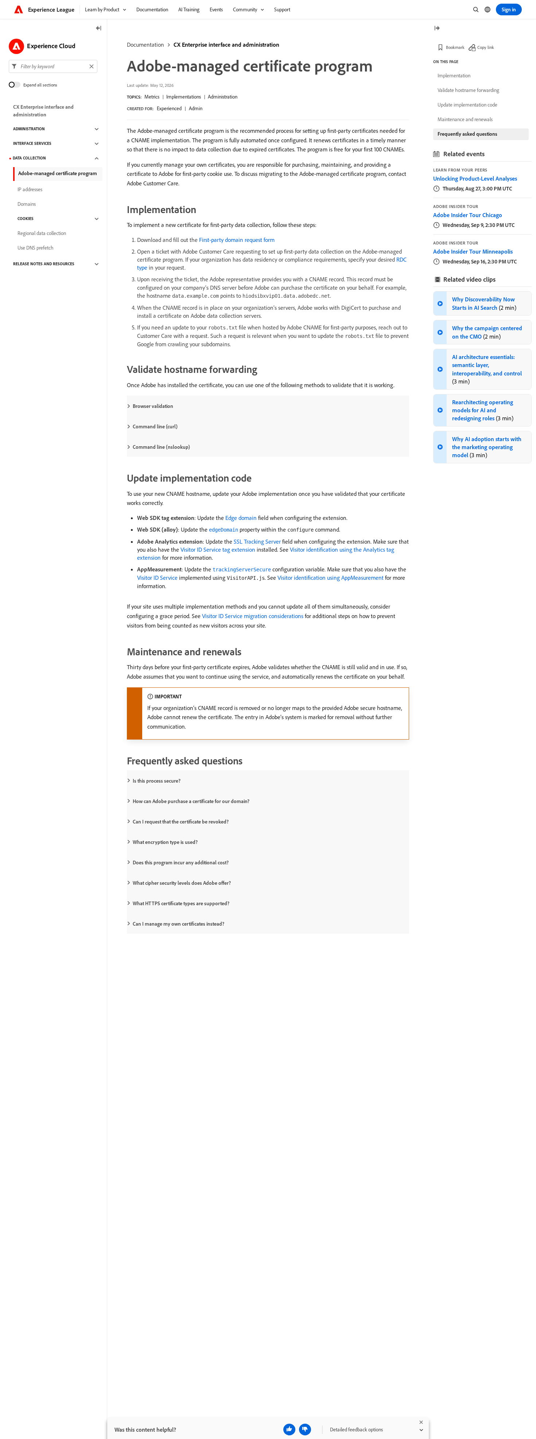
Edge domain (241, 517)
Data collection (29, 158)
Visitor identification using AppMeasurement (330, 577)
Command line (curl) (155, 426)
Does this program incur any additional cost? (181, 862)
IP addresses (30, 189)
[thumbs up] (289, 1429)
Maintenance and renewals (465, 119)
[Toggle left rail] (99, 28)
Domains (27, 204)
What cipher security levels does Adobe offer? (182, 883)
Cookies (26, 218)
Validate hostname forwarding (468, 90)
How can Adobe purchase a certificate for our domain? (191, 801)
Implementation (454, 75)
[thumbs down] (305, 1429)
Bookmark (455, 47)
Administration (222, 96)
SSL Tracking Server (257, 541)
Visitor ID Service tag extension (217, 549)
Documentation (145, 44)
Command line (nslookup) (161, 447)
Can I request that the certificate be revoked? (181, 821)
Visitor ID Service (157, 577)
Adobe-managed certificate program (57, 173)
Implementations (183, 96)
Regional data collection (42, 233)
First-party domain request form (237, 239)
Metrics (151, 96)
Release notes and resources (43, 264)
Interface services (32, 143)
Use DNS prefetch (36, 248)
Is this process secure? (156, 781)
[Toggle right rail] (437, 28)
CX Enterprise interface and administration (226, 44)
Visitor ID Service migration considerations (252, 616)
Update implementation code (467, 104)
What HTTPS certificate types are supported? (181, 903)
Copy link (485, 47)
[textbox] (53, 66)
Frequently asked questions (467, 134)
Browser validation (153, 406)
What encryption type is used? (165, 842)
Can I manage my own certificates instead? (178, 924)
